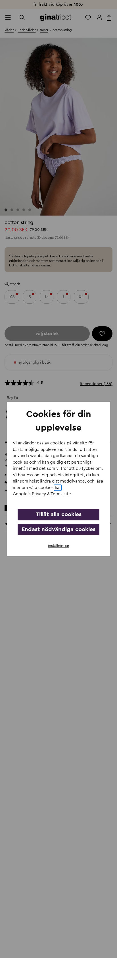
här (57, 488)
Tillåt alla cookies (59, 514)
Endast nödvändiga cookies (58, 529)
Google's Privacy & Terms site (42, 494)
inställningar (58, 546)
